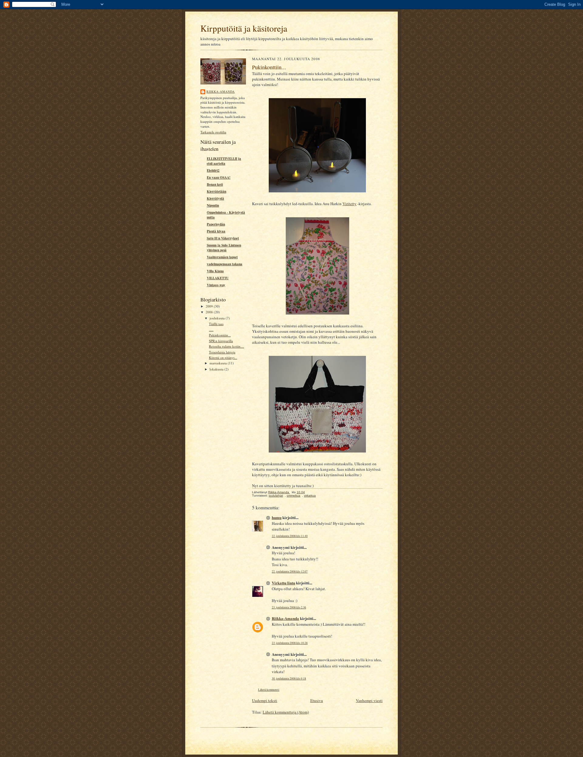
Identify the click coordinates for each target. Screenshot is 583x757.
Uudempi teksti (264, 700)
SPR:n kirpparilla (221, 341)
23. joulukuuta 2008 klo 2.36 (289, 607)
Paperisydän (216, 224)
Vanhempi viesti (369, 700)
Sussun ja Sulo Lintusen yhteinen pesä (224, 248)
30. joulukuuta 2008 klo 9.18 (289, 678)
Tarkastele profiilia (213, 132)
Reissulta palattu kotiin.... (226, 346)
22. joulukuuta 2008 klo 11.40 (290, 536)
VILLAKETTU (218, 278)
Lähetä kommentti (268, 690)
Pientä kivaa (216, 231)
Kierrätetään (216, 191)
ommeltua (293, 495)
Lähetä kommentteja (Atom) (286, 712)
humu (276, 517)
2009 (210, 306)
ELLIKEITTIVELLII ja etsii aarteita (224, 161)
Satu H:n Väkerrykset (223, 238)
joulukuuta (218, 318)
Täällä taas (216, 324)
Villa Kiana (215, 271)
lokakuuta (217, 369)
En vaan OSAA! (218, 177)
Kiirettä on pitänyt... (223, 357)
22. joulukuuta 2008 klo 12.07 (290, 571)
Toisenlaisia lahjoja (222, 352)
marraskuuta (219, 363)
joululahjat (276, 495)
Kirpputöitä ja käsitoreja (243, 28)
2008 (210, 312)
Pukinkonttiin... (220, 335)
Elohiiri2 (213, 170)
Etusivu (316, 700)
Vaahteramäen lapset (222, 257)
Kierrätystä (215, 198)
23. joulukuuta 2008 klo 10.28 (290, 643)
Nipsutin (213, 205)
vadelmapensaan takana (224, 264)
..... (211, 329)
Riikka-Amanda (220, 91)
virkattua (310, 495)
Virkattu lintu (283, 583)
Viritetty (349, 203)
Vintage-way (216, 285)
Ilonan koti (215, 184)
